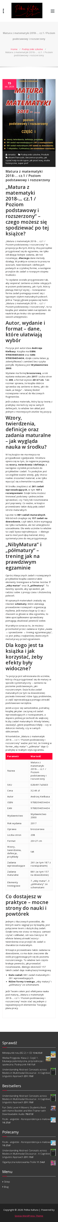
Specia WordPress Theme (29, 1215)
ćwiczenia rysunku (34, 157)
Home (14, 49)
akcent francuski (16, 157)
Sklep (7, 1181)
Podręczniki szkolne (32, 49)
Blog (6, 1186)
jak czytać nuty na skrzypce (26, 159)
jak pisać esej (36, 160)
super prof (23, 163)
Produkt (45, 154)
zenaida (11, 154)
